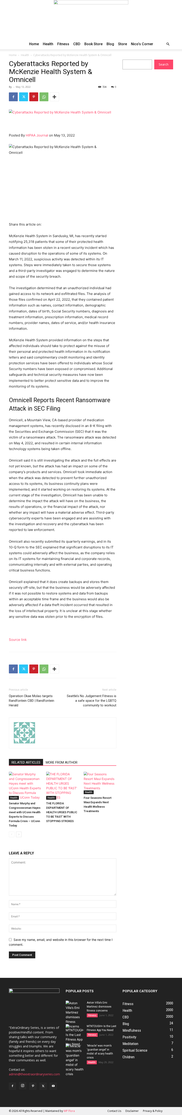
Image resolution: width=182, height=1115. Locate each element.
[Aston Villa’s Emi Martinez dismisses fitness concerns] (74, 1015)
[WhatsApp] (44, 96)
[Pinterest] (33, 96)
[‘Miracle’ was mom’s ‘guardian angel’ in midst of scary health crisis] (74, 1060)
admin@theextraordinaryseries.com (34, 1074)
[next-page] (19, 834)
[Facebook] (13, 96)
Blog (110, 44)
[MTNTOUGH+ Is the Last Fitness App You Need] (74, 1035)
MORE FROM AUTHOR (61, 762)
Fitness (63, 44)
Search (163, 64)
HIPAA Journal (37, 135)
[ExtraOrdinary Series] (91, 19)
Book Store (93, 44)
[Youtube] (53, 1086)
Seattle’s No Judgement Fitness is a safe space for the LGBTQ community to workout (91, 700)
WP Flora (69, 1111)
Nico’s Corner (142, 44)
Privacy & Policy (152, 1111)
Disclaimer (132, 1111)
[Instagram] (22, 1085)
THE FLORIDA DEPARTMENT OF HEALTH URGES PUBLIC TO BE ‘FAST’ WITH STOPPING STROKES (61, 812)
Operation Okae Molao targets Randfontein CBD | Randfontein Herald (31, 700)
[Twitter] (23, 96)
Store (122, 44)
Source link (18, 639)
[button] (167, 44)
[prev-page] (11, 834)
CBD (76, 44)
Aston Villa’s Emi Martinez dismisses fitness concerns (99, 1006)
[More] (54, 96)
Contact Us (114, 1111)
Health (48, 44)
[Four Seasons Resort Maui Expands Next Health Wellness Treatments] (100, 783)
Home (34, 44)
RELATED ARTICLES (26, 762)
